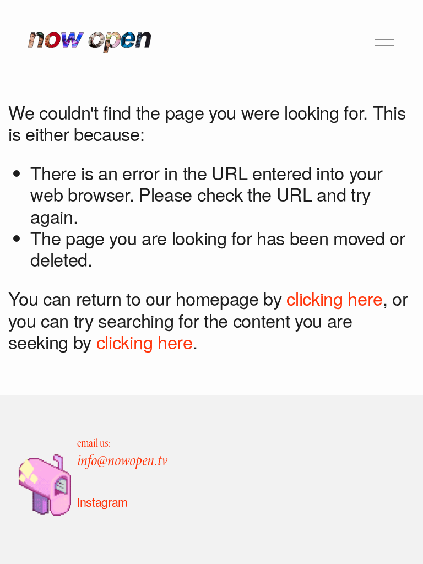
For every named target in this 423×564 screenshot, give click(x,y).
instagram (102, 502)
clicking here (334, 298)
